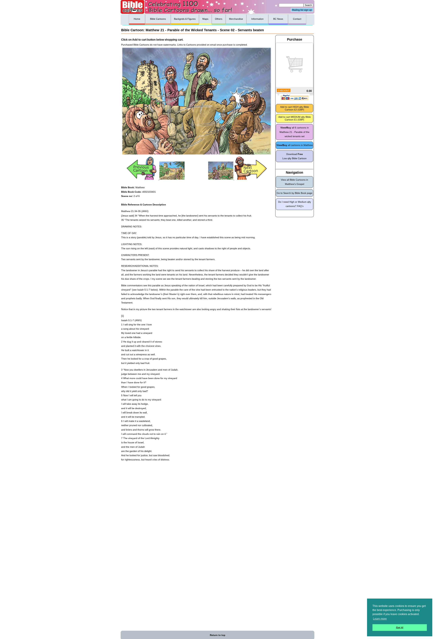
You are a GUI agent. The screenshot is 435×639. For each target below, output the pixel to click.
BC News (278, 18)
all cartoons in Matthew (294, 145)
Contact (297, 18)
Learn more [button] (380, 618)
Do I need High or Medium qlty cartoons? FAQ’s (294, 203)
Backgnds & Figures (185, 18)
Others (218, 18)
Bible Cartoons (158, 18)
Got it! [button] (399, 627)
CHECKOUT (283, 90)
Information (257, 18)
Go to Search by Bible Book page (294, 193)
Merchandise (236, 18)
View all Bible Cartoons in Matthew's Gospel (294, 181)
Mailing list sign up (302, 10)
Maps (205, 18)
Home (137, 18)
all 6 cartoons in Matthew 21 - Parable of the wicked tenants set (294, 131)
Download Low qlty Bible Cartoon (294, 156)
